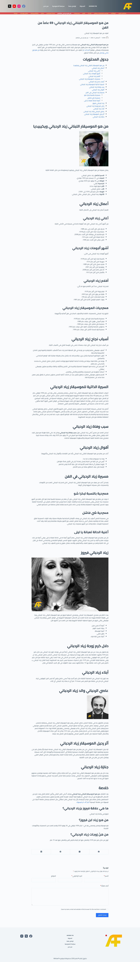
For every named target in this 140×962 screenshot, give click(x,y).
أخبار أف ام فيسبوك (83, 802)
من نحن (45, 6)
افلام (83, 13)
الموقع (53, 876)
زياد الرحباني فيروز (98, 103)
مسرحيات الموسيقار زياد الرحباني (89, 78)
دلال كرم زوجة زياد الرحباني (95, 106)
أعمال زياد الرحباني (98, 68)
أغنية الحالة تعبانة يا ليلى (92, 100)
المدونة (82, 6)
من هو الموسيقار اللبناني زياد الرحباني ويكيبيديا (88, 65)
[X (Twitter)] (9, 6)
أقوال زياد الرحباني (98, 89)
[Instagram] (19, 6)
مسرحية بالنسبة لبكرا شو (92, 95)
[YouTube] (14, 6)
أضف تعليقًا (104, 886)
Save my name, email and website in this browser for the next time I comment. (83, 909)
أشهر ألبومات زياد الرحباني (91, 73)
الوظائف (113, 13)
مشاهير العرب (122, 13)
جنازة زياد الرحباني (98, 116)
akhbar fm (93, 6)
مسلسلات (77, 13)
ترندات (89, 13)
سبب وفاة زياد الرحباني (96, 87)
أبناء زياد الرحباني (98, 108)
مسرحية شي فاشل (94, 97)
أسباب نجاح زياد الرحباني (96, 81)
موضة (16, 13)
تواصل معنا (72, 6)
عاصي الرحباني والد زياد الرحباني (93, 111)
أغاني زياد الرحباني (94, 70)
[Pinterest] (60, 851)
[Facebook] (23, 6)
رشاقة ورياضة (34, 13)
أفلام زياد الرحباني (94, 76)
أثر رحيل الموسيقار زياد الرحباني (94, 114)
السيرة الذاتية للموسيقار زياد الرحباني (92, 84)
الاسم (106, 876)
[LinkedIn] (41, 851)
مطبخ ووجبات (24, 13)
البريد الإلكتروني (77, 876)
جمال (42, 13)
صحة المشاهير (51, 13)
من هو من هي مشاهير (64, 13)
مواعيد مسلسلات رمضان (101, 13)
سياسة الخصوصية (58, 6)
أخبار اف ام (86, 50)
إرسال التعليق (102, 914)
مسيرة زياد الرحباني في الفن (95, 92)
